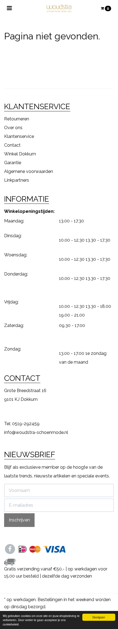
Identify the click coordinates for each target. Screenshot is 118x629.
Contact (12, 145)
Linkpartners (16, 180)
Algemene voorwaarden (28, 171)
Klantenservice (19, 136)
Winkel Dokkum (20, 153)
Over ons (13, 127)
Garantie (12, 162)
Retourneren (16, 118)
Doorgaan (98, 617)
